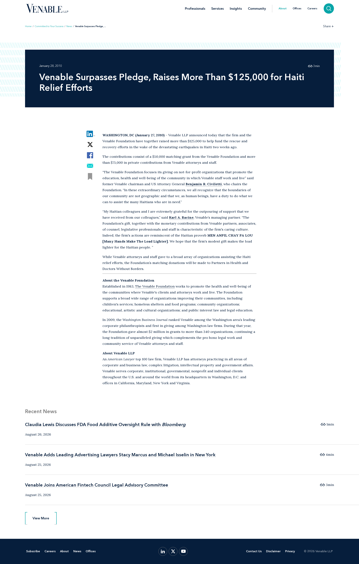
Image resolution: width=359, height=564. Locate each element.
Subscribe (33, 551)
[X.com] (173, 551)
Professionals (195, 8)
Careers (312, 8)
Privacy (290, 551)
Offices (297, 8)
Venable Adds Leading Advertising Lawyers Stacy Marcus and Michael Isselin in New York (120, 454)
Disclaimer (273, 551)
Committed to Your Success (49, 26)
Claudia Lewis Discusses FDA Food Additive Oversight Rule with (105, 424)
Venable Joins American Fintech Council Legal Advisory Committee (96, 485)
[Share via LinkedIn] (90, 134)
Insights (236, 8)
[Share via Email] (90, 166)
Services (217, 8)
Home (28, 26)
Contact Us (254, 551)
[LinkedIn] (162, 551)
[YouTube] (183, 551)
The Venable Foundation (155, 286)
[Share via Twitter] (90, 144)
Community (257, 8)
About (283, 8)
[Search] (329, 8)
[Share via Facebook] (90, 155)
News (69, 26)
